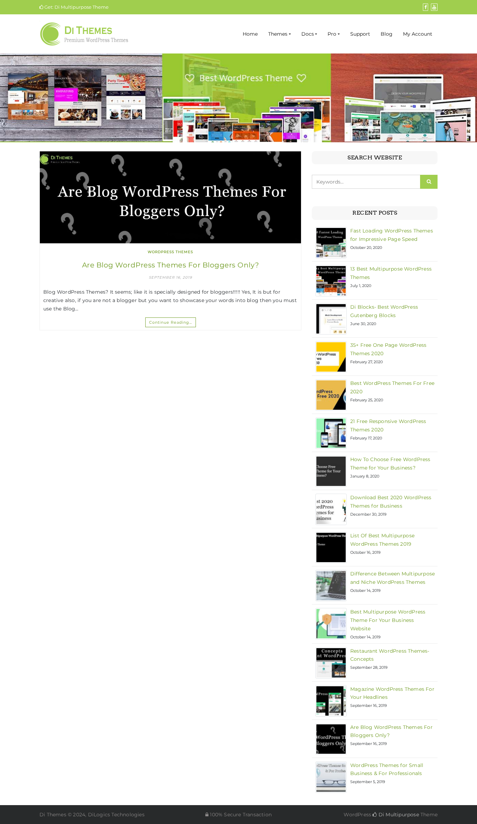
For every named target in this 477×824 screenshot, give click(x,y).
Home (250, 34)
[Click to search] (429, 182)
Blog (386, 34)
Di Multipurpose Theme (81, 7)
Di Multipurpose (398, 814)
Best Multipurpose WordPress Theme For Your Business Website (387, 620)
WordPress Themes (170, 252)
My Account (417, 34)
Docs (307, 34)
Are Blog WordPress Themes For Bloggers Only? (170, 265)
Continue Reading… (170, 322)
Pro (332, 34)
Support (360, 34)
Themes (277, 34)
